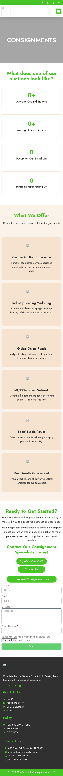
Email (4, 596)
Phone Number (9, 626)
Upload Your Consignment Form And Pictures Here (26, 637)
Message (6, 607)
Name (5, 585)
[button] (58, 11)
